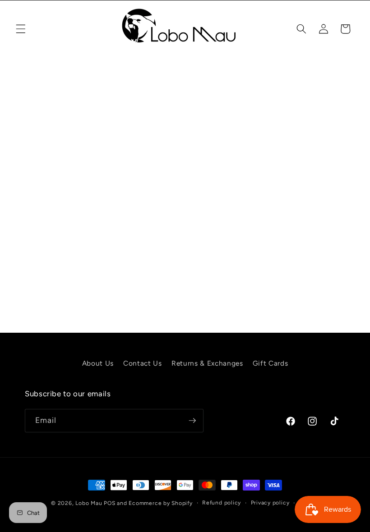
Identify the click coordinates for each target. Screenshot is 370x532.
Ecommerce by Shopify (160, 503)
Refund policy (221, 503)
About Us (98, 363)
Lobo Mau (88, 503)
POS (109, 503)
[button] (21, 29)
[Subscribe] (192, 420)
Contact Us (142, 363)
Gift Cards (270, 363)
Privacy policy (270, 503)
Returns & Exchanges (207, 363)
